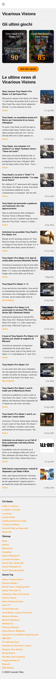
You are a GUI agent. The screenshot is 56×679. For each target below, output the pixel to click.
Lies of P (6, 605)
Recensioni (8, 300)
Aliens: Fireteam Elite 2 (13, 579)
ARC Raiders (8, 668)
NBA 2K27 (6, 638)
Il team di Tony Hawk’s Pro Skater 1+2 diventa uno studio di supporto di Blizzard (20, 338)
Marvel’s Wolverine (11, 620)
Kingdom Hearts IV (10, 660)
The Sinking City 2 (10, 642)
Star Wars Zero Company (13, 657)
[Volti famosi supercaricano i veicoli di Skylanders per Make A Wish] (47, 474)
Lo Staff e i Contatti (11, 510)
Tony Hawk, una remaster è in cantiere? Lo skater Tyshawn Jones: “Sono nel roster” (19, 148)
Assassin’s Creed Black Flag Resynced (20, 634)
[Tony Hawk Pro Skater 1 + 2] (47, 289)
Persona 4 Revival (10, 627)
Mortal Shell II (8, 653)
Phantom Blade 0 (10, 583)
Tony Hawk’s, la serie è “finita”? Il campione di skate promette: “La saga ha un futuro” (20, 177)
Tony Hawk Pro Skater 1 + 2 (15, 284)
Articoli (5, 545)
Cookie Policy (8, 517)
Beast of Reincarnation (13, 601)
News (5, 110)
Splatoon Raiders (10, 616)
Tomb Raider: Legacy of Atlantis (17, 612)
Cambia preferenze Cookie (14, 521)
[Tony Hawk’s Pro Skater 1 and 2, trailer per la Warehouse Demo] (47, 393)
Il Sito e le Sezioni (10, 506)
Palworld (6, 664)
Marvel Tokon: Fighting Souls (16, 587)
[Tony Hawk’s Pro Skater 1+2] (47, 370)
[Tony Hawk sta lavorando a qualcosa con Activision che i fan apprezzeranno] (47, 209)
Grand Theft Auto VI (11, 590)
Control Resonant (10, 609)
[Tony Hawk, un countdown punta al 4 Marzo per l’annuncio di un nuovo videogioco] (47, 123)
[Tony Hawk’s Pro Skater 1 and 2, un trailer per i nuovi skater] (47, 419)
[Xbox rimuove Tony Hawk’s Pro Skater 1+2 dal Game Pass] (47, 97)
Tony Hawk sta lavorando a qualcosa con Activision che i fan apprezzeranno (19, 206)
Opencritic (7, 532)
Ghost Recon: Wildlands (13, 631)
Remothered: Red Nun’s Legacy (17, 645)
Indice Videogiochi (11, 556)
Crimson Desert (9, 598)
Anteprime (7, 552)
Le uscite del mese (11, 559)
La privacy (7, 513)
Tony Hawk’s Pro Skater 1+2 (15, 364)
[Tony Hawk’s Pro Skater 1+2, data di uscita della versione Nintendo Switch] (47, 263)
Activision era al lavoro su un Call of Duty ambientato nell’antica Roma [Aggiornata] (19, 442)
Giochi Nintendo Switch (13, 570)
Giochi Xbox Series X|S (12, 563)
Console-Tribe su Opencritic (15, 528)
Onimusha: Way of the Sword (15, 594)
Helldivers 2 (7, 623)
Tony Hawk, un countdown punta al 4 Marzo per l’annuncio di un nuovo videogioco (19, 120)
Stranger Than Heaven (12, 649)
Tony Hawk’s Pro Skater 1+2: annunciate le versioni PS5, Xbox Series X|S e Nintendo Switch (17, 310)
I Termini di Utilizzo (11, 524)
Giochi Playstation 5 (11, 567)
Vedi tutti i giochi (28, 69)
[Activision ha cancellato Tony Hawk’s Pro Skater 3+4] (47, 237)
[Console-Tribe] (28, 4)
